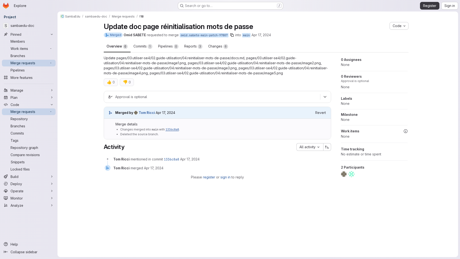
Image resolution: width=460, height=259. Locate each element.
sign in (225, 177)
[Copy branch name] (232, 35)
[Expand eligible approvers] (325, 97)
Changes (217, 46)
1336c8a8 (172, 129)
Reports (192, 46)
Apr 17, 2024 (261, 35)
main (246, 35)
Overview (116, 46)
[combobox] (309, 147)
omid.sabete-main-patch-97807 (204, 35)
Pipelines (167, 46)
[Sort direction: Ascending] (327, 147)
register (209, 177)
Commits (142, 46)
